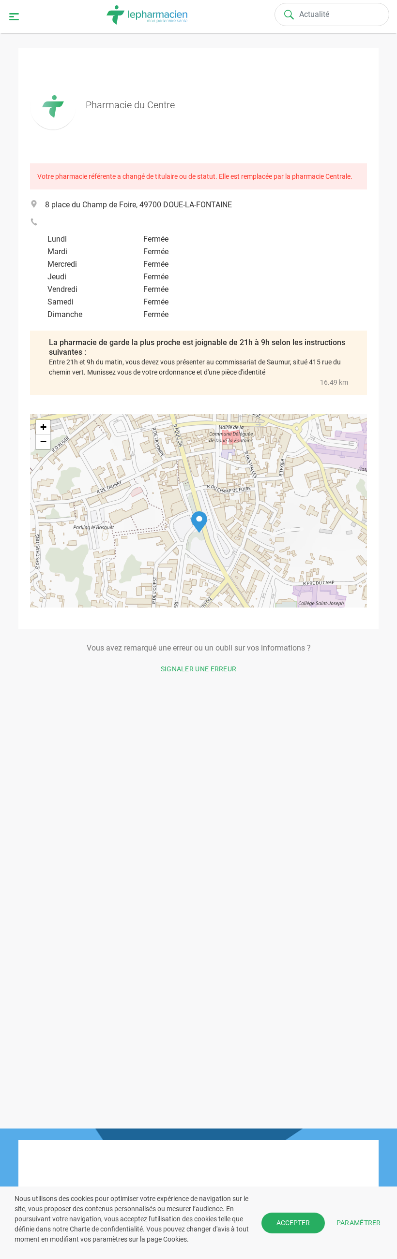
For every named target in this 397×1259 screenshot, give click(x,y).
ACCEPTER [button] (293, 1223)
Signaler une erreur (199, 669)
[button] (199, 522)
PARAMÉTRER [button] (358, 1222)
